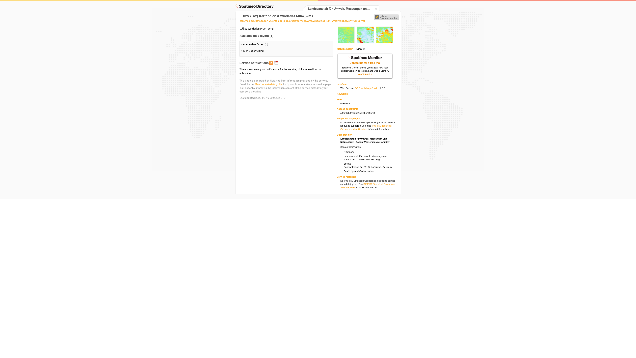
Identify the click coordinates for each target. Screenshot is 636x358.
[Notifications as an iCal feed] (276, 65)
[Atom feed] (271, 65)
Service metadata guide (269, 84)
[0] (346, 42)
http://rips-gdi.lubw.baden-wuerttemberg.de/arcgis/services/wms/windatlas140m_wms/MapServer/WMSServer (302, 20)
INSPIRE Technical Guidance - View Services (366, 127)
